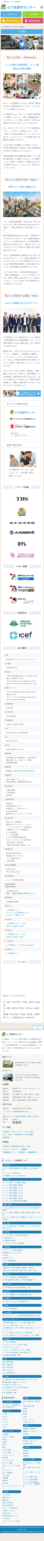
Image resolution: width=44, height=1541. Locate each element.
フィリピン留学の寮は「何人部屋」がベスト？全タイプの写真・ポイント (21, 1227)
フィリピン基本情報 (8, 1342)
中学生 (25, 1409)
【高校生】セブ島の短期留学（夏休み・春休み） (18, 1268)
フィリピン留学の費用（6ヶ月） (13, 1196)
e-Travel (5, 1255)
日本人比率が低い (8, 1505)
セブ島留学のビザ (8, 1238)
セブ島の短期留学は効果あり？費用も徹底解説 (17, 1280)
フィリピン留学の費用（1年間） (13, 1198)
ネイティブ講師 (7, 1463)
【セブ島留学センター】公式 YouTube (15, 1387)
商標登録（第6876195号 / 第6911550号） (21, 771)
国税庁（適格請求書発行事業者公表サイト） (22, 893)
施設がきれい (6, 1497)
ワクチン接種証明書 (8, 1260)
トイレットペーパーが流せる (11, 1522)
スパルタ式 (6, 1495)
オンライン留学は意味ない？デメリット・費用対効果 (31, 1484)
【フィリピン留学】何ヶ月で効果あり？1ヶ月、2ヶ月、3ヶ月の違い (21, 1218)
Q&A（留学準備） (8, 1362)
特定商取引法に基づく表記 (20, 1146)
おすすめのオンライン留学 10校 (31, 1464)
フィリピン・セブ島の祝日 (11, 1173)
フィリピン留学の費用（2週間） (13, 1185)
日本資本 (26, 1450)
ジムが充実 (6, 1518)
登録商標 (24, 1149)
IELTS (4, 1445)
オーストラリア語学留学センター (18, 912)
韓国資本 (26, 1453)
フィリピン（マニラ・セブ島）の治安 (14, 1345)
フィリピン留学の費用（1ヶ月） (13, 1188)
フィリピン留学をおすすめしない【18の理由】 (17, 1332)
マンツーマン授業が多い (10, 1508)
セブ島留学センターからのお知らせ (14, 1175)
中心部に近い (6, 1513)
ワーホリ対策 (6, 1450)
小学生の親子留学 (29, 1406)
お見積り (29, 1116)
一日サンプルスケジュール (11, 1347)
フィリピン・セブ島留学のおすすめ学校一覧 (11, 1406)
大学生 (25, 1414)
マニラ (4, 1427)
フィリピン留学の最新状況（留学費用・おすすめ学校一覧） (20, 1169)
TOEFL (4, 1442)
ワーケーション (7, 1470)
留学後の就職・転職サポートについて (14, 1382)
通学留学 (5, 1480)
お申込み (36, 1116)
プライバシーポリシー (11, 1149)
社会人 (25, 1416)
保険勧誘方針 (32, 1152)
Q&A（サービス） (8, 1370)
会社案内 (6, 1132)
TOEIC (4, 1439)
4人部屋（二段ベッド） (30, 1441)
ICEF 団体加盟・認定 (9, 1392)
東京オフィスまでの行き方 (14, 996)
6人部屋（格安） (28, 1443)
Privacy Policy (33, 1527)
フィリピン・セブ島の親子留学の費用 (14, 1201)
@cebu (14, 1119)
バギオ (4, 1417)
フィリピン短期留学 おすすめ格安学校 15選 (16, 1294)
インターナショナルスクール (11, 1487)
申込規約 (6, 1146)
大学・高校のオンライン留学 (31, 1468)
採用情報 (6, 1137)
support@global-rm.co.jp (15, 749)
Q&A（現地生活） (8, 1365)
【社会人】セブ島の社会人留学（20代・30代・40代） (20, 1270)
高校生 (25, 1411)
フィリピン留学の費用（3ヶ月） (13, 1193)
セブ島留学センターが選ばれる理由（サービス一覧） (19, 1379)
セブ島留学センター (13, 910)
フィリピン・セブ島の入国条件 (12, 1250)
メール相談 (16, 1116)
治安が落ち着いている (9, 1516)
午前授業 (5, 1478)
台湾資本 (26, 1456)
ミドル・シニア (28, 1419)
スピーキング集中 (8, 1437)
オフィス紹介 (7, 1134)
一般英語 (5, 1434)
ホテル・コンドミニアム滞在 (11, 1466)
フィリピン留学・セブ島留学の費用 (14, 1182)
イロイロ (5, 1424)
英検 (3, 1447)
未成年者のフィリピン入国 (11, 1253)
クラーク (5, 1419)
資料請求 (23, 1116)
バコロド (5, 1422)
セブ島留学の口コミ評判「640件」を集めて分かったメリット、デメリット (21, 1329)
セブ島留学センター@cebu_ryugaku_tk (20, 945)
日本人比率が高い (8, 1503)
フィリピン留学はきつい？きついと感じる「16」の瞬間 (20, 1335)
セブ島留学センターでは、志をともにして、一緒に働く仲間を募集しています (21, 473)
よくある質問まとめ (8, 1372)
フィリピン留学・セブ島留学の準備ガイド (16, 1235)
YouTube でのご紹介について (12, 1385)
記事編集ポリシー (9, 1152)
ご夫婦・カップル (29, 1422)
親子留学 (5, 1458)
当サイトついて (16, 1132)
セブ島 (4, 1414)
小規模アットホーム (8, 1510)
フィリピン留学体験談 (9, 1308)
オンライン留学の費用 (30, 1479)
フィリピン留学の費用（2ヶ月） (13, 1190)
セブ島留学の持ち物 (8, 1240)
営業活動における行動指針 (23, 1134)
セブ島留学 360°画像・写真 (11, 1355)
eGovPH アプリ (7, 1258)
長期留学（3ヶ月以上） (30, 1431)
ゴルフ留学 (6, 1475)
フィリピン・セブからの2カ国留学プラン (15, 1301)
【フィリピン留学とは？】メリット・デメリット (18, 1325)
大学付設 (5, 1483)
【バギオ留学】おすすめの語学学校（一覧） (17, 1287)
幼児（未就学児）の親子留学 (31, 1402)
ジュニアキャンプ (8, 1460)
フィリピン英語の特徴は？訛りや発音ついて (17, 1352)
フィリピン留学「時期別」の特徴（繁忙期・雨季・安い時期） (21, 1213)
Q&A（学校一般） (8, 1367)
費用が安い (6, 1500)
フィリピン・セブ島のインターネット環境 (16, 1350)
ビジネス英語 (6, 1452)
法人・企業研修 (7, 1473)
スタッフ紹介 (29, 1132)
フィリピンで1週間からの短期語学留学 (15, 1277)
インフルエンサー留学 (9, 1390)
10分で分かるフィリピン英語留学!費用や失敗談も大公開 (20, 1315)
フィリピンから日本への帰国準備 (13, 1243)
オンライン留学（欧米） (31, 1477)
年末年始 (26, 1434)
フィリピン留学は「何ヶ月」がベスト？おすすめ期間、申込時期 (21, 1209)
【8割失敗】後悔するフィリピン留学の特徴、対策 (18, 1322)
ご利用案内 (21, 1152)
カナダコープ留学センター (15, 915)
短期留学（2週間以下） (30, 1429)
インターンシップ (8, 1455)
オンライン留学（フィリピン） (31, 1473)
